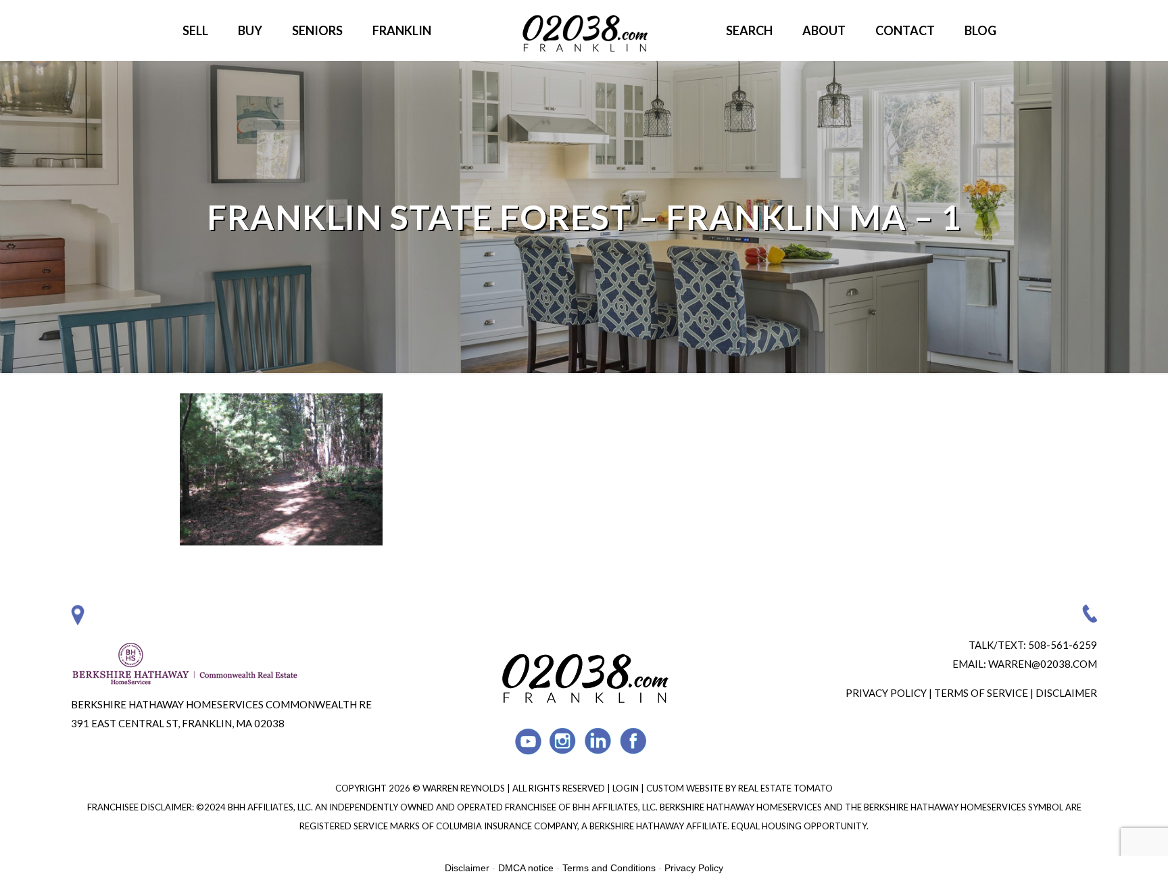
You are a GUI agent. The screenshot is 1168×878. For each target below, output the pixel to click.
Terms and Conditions (609, 867)
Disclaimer (1066, 693)
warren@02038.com (1042, 664)
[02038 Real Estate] (584, 30)
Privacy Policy (886, 693)
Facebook (634, 741)
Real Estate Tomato (785, 788)
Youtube (528, 741)
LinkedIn (598, 741)
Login (626, 788)
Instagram (563, 741)
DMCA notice (526, 867)
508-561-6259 (1062, 645)
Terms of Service (981, 693)
